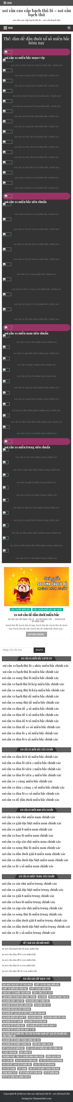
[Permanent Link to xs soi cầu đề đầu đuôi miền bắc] (36, 586)
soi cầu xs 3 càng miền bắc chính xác (36, 274)
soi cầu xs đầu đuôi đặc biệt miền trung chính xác (36, 545)
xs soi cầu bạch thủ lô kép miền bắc (20, 948)
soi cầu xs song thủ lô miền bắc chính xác (36, 85)
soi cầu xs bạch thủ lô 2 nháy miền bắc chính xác (37, 65)
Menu (9, 3)
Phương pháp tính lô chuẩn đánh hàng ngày (23, 1056)
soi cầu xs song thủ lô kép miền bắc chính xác (36, 106)
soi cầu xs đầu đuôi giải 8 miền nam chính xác (36, 410)
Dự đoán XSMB (35, 1017)
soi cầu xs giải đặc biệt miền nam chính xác (36, 353)
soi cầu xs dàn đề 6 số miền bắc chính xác (36, 147)
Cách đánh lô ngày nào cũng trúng (19, 996)
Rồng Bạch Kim (53, 1056)
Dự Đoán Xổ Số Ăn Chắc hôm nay (17, 1005)
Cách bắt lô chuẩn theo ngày (16, 992)
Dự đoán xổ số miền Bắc (13, 1025)
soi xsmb (22, 1068)
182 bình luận (38, 621)
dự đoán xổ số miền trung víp (16, 1044)
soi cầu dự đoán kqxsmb (51, 1060)
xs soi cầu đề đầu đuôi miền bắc (36, 614)
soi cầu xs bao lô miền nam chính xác (36, 376)
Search (39, 650)
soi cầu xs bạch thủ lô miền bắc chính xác (37, 75)
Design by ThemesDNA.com (36, 1098)
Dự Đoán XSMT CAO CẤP (13, 1001)
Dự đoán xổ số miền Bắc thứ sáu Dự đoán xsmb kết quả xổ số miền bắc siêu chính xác (35, 1035)
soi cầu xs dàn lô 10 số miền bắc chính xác (36, 304)
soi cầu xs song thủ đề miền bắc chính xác (36, 126)
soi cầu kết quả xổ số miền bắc (17, 1064)
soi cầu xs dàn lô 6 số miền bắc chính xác (37, 188)
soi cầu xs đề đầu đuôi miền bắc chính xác (36, 319)
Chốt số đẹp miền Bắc (40, 988)
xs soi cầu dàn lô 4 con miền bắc (18, 965)
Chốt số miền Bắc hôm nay (15, 988)
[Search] (69, 28)
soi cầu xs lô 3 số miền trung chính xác (36, 558)
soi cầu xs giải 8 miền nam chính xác (36, 364)
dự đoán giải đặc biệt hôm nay (16, 1009)
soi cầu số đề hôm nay (44, 1064)
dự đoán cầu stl (42, 1005)
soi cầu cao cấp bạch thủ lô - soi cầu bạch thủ (30, 619)
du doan (42, 996)
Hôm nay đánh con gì (42, 1044)
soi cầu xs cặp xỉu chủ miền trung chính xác (36, 507)
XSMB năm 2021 (10, 1072)
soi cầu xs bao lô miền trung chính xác (36, 495)
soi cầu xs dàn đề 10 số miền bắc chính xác (36, 167)
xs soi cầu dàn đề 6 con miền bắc (19, 954)
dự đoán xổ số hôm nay (35, 1021)
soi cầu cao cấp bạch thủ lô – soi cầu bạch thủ (36, 12)
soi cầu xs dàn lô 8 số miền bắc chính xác (37, 214)
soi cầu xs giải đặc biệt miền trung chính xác (36, 469)
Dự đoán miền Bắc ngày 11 (14, 1017)
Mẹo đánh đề (25, 1052)
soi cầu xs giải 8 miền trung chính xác (36, 482)
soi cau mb (8, 1060)
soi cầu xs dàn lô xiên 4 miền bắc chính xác (37, 259)
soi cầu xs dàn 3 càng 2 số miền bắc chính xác (36, 289)
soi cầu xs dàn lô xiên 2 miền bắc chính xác (37, 229)
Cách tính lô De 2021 (42, 992)
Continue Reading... (36, 634)
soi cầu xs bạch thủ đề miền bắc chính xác (36, 116)
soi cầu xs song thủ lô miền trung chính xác (36, 520)
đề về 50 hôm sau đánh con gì (16, 1076)
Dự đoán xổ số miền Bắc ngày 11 (41, 1025)
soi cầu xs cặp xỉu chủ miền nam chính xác (36, 387)
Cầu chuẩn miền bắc (20, 609)
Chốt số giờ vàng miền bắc (47, 984)
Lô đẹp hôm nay (10, 1052)
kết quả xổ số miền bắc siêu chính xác (44, 1048)
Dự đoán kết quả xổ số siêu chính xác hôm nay (24, 1013)
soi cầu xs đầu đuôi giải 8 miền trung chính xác (37, 533)
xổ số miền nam (51, 1072)
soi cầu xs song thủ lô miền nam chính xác (36, 399)
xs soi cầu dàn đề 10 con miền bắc (19, 971)
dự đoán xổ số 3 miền (12, 1021)
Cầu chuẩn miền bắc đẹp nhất (47, 609)
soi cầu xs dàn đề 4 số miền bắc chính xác (36, 136)
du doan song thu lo (58, 996)
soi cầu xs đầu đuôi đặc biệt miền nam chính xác (36, 422)
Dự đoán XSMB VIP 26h (54, 1017)
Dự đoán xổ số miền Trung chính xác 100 (21, 1040)
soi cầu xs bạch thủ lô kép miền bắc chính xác (36, 96)
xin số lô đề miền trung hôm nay (44, 1068)
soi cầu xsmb (9, 1068)
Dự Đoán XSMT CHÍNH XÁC (37, 1001)
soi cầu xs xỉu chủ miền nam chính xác (36, 342)
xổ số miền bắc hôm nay (30, 1072)
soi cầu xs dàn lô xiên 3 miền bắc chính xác (36, 244)
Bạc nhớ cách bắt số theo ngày (17, 984)
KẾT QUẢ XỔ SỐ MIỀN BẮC (13, 1048)
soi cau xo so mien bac (26, 1060)
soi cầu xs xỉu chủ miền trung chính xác (36, 457)
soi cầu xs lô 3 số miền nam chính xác (36, 433)
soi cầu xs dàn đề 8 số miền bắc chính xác (36, 157)
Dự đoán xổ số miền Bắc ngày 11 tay (19, 1029)
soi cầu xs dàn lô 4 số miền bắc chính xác (37, 177)
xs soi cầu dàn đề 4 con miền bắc (19, 960)
